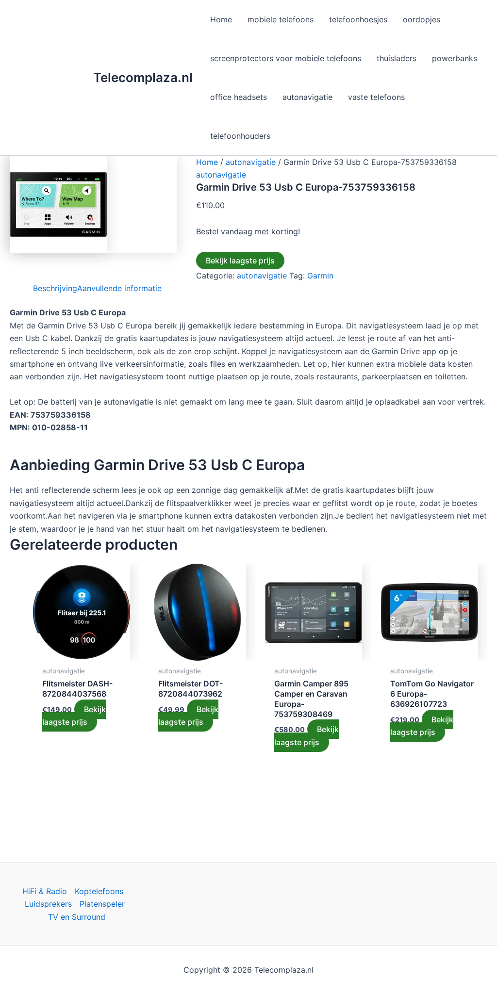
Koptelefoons (99, 891)
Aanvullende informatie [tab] (119, 288)
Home (207, 162)
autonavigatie (251, 162)
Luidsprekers (48, 904)
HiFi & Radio (44, 891)
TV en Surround (76, 917)
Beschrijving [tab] (55, 288)
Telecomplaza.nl (143, 77)
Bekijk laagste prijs (240, 260)
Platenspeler (102, 904)
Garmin (320, 275)
